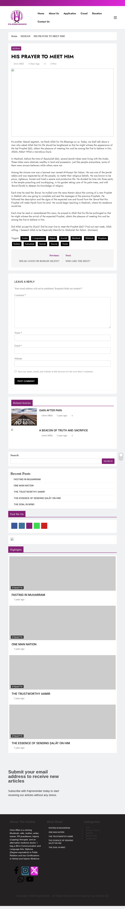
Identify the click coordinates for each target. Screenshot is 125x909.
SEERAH (16, 48)
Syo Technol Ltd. (100, 896)
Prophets (102, 238)
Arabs (25, 238)
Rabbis (16, 244)
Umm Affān (19, 63)
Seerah (42, 244)
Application (70, 13)
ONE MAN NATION (24, 485)
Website (18, 358)
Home (41, 13)
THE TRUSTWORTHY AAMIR (29, 491)
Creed (84, 13)
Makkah (89, 238)
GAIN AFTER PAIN (50, 410)
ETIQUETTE (17, 588)
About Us (54, 13)
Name (18, 333)
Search (15, 455)
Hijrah (53, 238)
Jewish (64, 238)
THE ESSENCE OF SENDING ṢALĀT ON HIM (37, 498)
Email (18, 345)
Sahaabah (29, 244)
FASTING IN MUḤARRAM (27, 479)
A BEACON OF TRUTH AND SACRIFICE (63, 430)
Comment (20, 295)
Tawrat (54, 244)
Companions (38, 238)
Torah (65, 244)
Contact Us (44, 21)
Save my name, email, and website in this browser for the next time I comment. (55, 371)
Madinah (76, 238)
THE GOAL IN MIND (24, 504)
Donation (97, 13)
